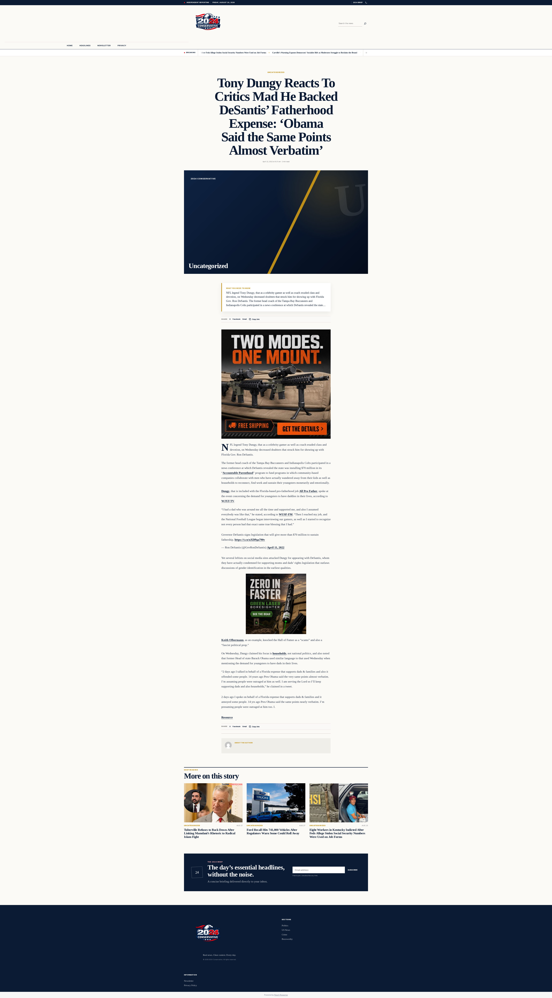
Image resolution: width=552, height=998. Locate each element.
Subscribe (353, 870)
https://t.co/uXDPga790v (250, 539)
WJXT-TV (227, 501)
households (279, 653)
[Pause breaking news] (365, 52)
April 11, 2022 (275, 547)
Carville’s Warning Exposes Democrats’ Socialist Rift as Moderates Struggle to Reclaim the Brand (271, 52)
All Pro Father (308, 491)
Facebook (236, 319)
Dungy (225, 491)
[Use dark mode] (366, 2)
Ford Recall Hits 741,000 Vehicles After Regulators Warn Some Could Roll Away (273, 831)
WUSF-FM (286, 514)
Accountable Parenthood (238, 472)
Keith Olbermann (232, 640)
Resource (227, 717)
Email (245, 319)
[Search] (365, 23)
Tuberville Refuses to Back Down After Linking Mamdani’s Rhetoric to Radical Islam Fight (209, 833)
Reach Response (281, 995)
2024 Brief (358, 2)
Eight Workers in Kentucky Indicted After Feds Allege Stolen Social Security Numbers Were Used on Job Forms (337, 833)
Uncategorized (276, 72)
